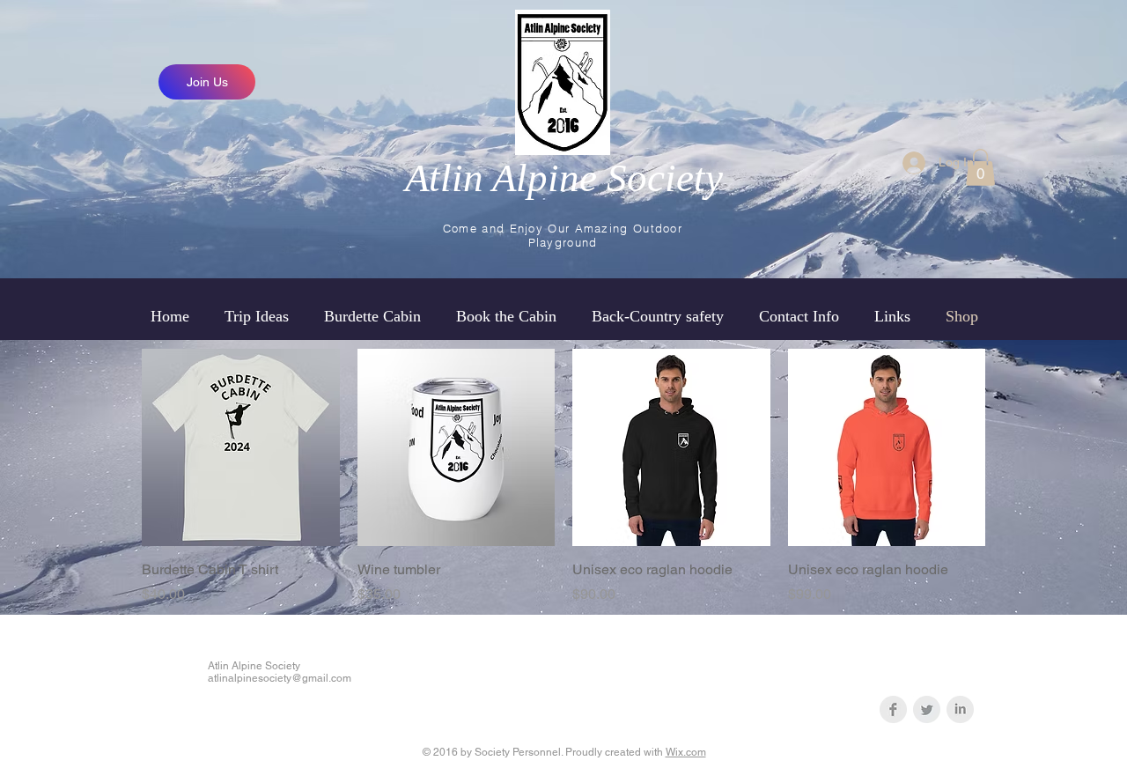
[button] (980, 167)
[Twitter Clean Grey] (926, 709)
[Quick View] (241, 448)
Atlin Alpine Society (564, 178)
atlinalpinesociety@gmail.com (279, 678)
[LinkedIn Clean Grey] (960, 709)
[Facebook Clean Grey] (893, 709)
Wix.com (686, 752)
